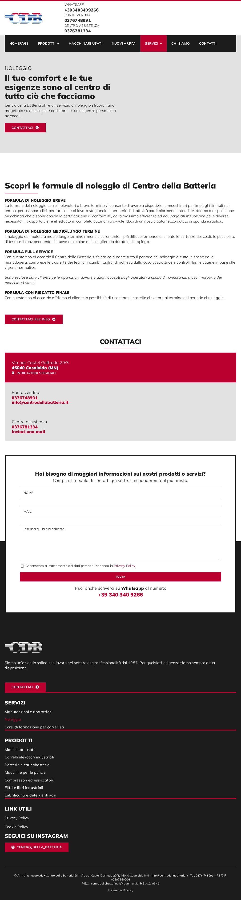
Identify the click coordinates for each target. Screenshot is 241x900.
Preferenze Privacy (120, 890)
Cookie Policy (16, 826)
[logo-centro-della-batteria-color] (23, 14)
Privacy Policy (124, 566)
